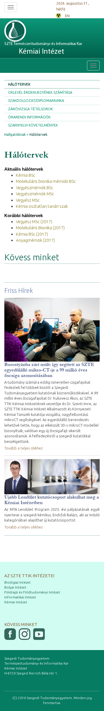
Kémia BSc (25, 175)
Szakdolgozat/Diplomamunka (36, 100)
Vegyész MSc (28, 200)
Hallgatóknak (15, 134)
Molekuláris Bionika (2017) (40, 227)
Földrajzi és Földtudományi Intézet (32, 592)
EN (67, 16)
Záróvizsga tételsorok (30, 109)
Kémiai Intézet (15, 602)
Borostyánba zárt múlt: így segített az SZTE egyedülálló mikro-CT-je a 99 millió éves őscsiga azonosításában (49, 370)
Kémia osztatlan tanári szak (42, 206)
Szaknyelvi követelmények (33, 125)
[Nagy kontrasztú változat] (58, 15)
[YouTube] (39, 634)
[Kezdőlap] (26, 31)
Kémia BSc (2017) (32, 234)
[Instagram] (24, 634)
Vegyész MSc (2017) (34, 221)
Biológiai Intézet (17, 582)
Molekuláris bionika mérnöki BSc (46, 181)
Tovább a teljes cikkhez (23, 448)
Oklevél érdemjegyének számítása (40, 92)
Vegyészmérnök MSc (35, 193)
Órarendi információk (29, 117)
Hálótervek (19, 84)
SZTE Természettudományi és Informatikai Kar (43, 48)
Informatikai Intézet (20, 597)
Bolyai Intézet (15, 587)
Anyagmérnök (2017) (35, 240)
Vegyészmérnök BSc (34, 187)
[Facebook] (10, 634)
